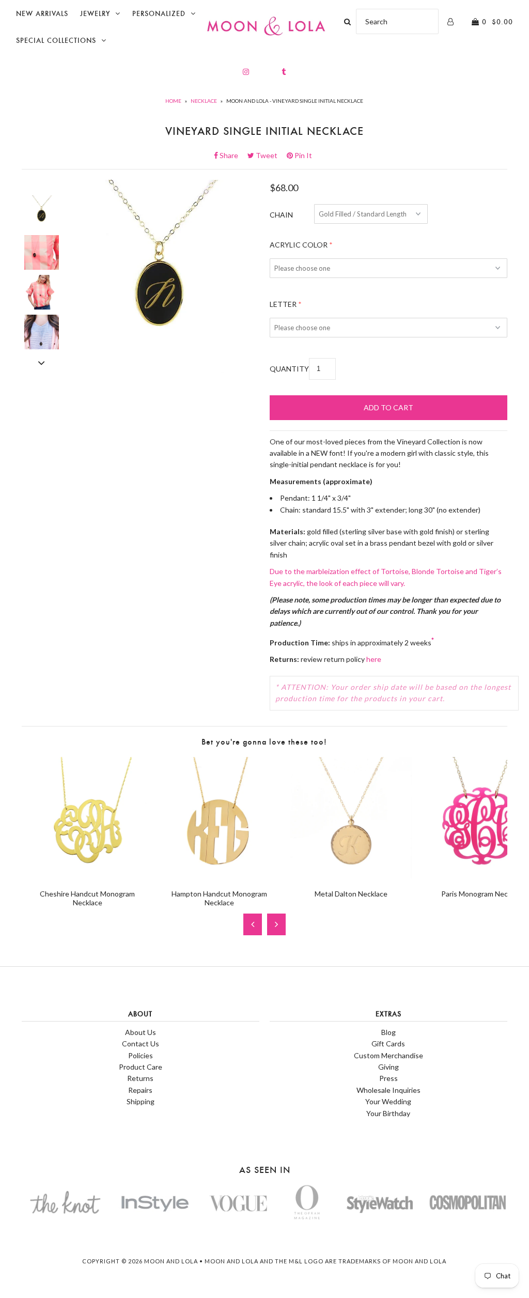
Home (173, 101)
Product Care (140, 1066)
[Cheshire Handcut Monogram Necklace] (87, 875)
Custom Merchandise (388, 1055)
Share (232, 155)
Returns (140, 1078)
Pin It (302, 155)
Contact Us (140, 1043)
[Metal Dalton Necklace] (351, 875)
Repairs (140, 1090)
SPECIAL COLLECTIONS (56, 40)
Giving (388, 1066)
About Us (140, 1032)
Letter (283, 304)
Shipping (140, 1101)
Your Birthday (388, 1113)
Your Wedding (388, 1101)
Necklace (204, 101)
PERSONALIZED (158, 13)
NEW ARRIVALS (42, 13)
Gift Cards (388, 1043)
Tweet (269, 155)
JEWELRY (95, 13)
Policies (140, 1055)
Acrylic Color (299, 244)
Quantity (289, 368)
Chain (281, 214)
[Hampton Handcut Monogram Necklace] (219, 875)
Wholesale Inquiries (388, 1090)
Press (388, 1078)
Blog (388, 1032)
